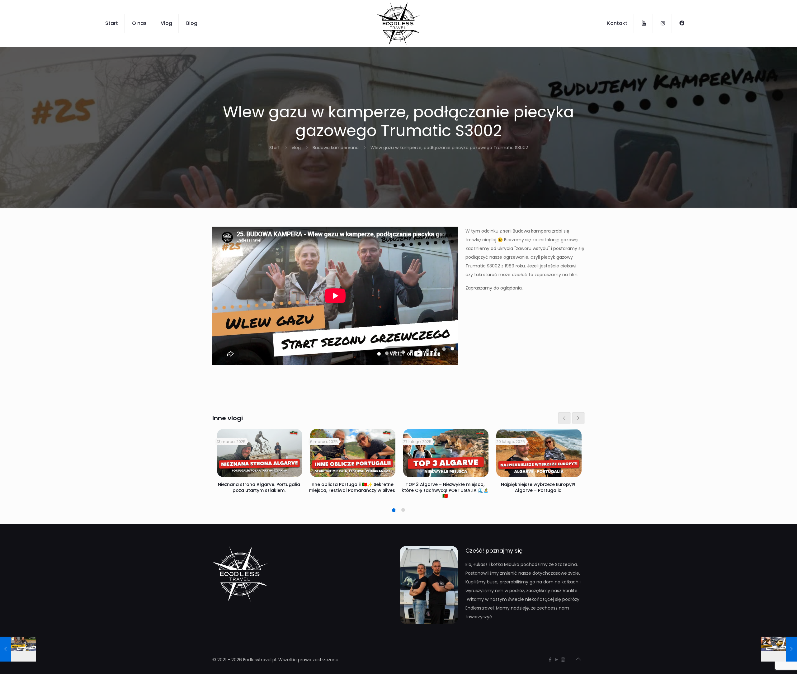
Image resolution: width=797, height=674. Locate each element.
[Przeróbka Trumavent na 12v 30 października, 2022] (779, 649)
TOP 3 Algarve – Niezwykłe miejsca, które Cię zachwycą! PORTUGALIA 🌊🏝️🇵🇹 (445, 490)
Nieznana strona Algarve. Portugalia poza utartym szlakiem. (259, 487)
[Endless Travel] (398, 23)
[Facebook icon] (550, 659)
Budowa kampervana (336, 147)
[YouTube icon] (556, 659)
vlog (296, 147)
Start (274, 147)
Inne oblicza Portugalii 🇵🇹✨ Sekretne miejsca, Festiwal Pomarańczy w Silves (352, 487)
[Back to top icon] (578, 659)
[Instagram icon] (563, 659)
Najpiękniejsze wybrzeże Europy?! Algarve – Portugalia (538, 487)
